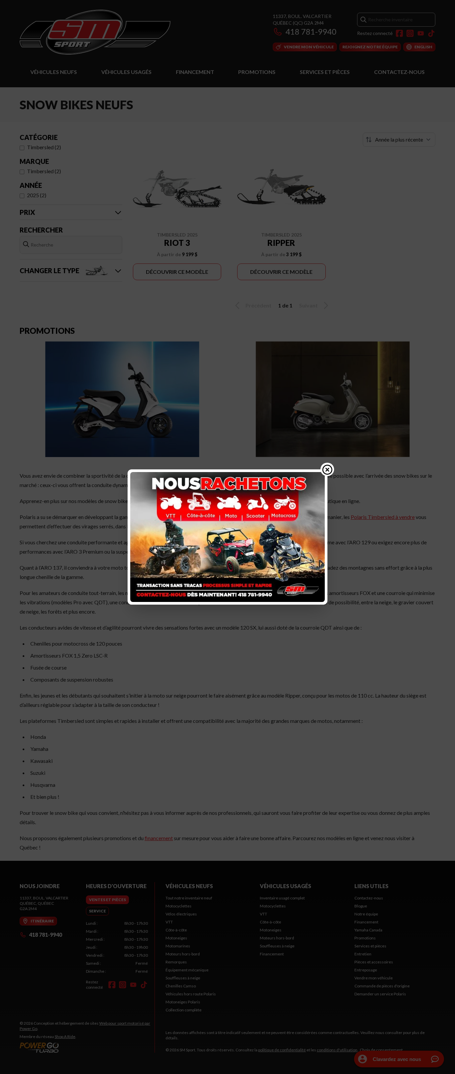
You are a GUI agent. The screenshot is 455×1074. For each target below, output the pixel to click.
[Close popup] (327, 469)
